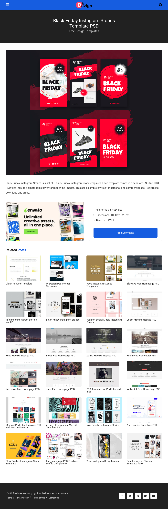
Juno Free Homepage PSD (60, 389)
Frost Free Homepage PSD (60, 355)
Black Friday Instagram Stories (63, 319)
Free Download (125, 232)
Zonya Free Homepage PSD (101, 355)
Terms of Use (38, 498)
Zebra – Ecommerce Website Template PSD (62, 426)
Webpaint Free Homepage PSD (143, 389)
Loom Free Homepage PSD (142, 319)
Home (9, 498)
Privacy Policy (22, 498)
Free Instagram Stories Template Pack (139, 462)
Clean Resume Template (19, 283)
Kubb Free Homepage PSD (20, 355)
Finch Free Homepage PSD (141, 355)
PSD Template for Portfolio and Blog (103, 390)
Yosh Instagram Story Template (103, 461)
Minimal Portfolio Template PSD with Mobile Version (23, 426)
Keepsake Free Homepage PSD (23, 389)
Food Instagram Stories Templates (99, 285)
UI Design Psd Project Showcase (58, 285)
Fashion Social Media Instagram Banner (104, 321)
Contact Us (54, 498)
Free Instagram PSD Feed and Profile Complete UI (62, 462)
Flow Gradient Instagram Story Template (22, 462)
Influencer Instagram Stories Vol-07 (21, 321)
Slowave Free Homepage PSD (143, 283)
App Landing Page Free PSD (142, 425)
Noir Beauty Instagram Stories (102, 425)
